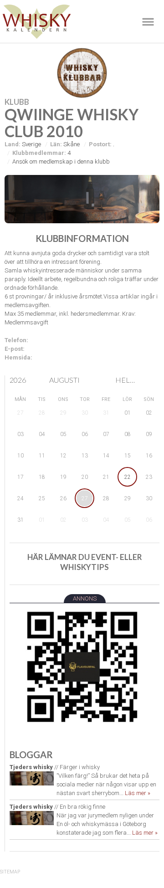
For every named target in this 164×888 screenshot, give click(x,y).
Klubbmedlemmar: (39, 152)
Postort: (100, 144)
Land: (12, 144)
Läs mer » (137, 793)
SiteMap (10, 872)
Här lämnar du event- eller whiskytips (84, 562)
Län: (56, 144)
